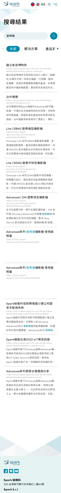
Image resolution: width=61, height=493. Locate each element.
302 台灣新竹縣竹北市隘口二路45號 (24, 484)
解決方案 (31, 49)
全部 (13, 49)
